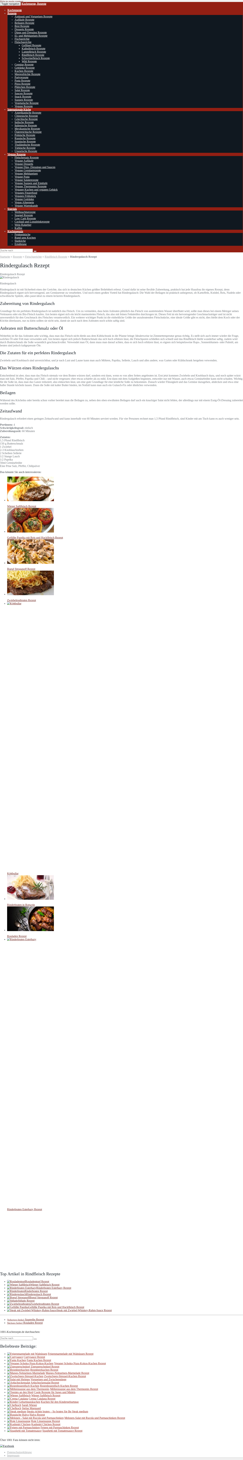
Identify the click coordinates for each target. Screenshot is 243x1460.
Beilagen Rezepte (24, 22)
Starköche (20, 240)
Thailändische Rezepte (27, 144)
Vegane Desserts (24, 163)
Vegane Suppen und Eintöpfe (31, 183)
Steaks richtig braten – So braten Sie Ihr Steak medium (57, 1411)
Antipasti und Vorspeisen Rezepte (33, 16)
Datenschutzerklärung (19, 1452)
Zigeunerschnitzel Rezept (45, 1366)
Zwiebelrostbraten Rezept (44, 1303)
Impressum (13, 1455)
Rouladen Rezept (25, 1322)
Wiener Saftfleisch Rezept (44, 1284)
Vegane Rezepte (24, 106)
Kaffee (18, 228)
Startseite (5, 256)
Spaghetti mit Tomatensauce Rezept (62, 1430)
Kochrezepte (14, 10)
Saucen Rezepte (24, 93)
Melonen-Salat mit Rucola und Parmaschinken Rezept (94, 1417)
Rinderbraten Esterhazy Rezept (53, 1287)
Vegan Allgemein (24, 202)
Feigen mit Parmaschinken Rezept (60, 1427)
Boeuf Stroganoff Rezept (44, 1297)
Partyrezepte (21, 77)
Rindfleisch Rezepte (33, 54)
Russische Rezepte (25, 138)
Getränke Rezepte (25, 67)
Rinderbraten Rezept (36, 1291)
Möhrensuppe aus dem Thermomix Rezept (74, 1389)
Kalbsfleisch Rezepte (33, 48)
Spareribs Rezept (25, 1319)
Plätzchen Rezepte (25, 87)
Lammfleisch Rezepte (34, 51)
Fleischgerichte (23, 42)
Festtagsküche (22, 234)
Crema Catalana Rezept (42, 1398)
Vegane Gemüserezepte (28, 170)
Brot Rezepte (22, 26)
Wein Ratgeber (23, 224)
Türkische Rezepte (25, 147)
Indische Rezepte (24, 122)
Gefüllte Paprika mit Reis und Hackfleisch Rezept (56, 1307)
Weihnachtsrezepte (25, 212)
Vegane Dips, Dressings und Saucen (35, 167)
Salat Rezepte (22, 90)
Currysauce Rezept (34, 1356)
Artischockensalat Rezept (45, 1382)
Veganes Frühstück (25, 196)
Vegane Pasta (22, 176)
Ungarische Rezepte (26, 151)
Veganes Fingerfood (26, 192)
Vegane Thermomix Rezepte (31, 186)
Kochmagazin (15, 231)
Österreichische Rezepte (28, 131)
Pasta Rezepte (22, 80)
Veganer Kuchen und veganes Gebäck (36, 189)
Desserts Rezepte (24, 29)
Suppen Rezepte (24, 99)
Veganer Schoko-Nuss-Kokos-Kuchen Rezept (80, 1363)
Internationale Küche (19, 109)
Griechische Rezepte (26, 119)
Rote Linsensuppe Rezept (45, 1421)
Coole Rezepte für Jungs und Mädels (54, 1392)
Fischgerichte (22, 38)
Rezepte (12, 13)
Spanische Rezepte (25, 141)
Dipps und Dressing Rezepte (31, 32)
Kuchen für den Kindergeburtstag (60, 1401)
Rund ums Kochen (25, 237)
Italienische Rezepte (26, 125)
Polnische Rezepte (25, 135)
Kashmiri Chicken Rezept (45, 1424)
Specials (12, 208)
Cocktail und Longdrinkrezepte (32, 221)
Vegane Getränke (24, 199)
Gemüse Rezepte (24, 64)
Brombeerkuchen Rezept (44, 1369)
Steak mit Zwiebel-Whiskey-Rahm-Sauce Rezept (84, 1310)
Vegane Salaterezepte (26, 179)
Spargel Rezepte (24, 215)
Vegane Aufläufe (24, 160)
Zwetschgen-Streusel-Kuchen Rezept (65, 1376)
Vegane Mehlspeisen (26, 173)
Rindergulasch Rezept (38, 1294)
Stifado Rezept (26, 1300)
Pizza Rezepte (22, 83)
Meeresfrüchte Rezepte (27, 74)
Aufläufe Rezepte (24, 19)
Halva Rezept (37, 1414)
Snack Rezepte (23, 96)
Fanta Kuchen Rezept (39, 1360)
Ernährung (21, 244)
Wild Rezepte (29, 61)
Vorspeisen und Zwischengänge (48, 1379)
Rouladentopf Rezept (37, 1281)
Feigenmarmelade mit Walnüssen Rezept (70, 1353)
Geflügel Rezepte (31, 45)
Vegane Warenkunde (26, 205)
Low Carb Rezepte (25, 218)
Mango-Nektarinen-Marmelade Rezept (67, 1373)
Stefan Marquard (31, 1408)
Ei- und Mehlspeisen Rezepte (31, 35)
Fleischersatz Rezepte (27, 157)
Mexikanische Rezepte (27, 128)
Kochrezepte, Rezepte (34, 3)
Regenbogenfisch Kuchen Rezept (59, 1385)
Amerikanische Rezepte (28, 112)
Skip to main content (11, 1)
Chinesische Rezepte (26, 115)
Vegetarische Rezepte (27, 103)
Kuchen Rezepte (24, 70)
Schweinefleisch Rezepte (36, 58)
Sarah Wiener (29, 1405)
